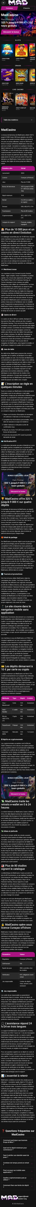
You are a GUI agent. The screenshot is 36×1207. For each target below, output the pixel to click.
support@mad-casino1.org (23, 1198)
